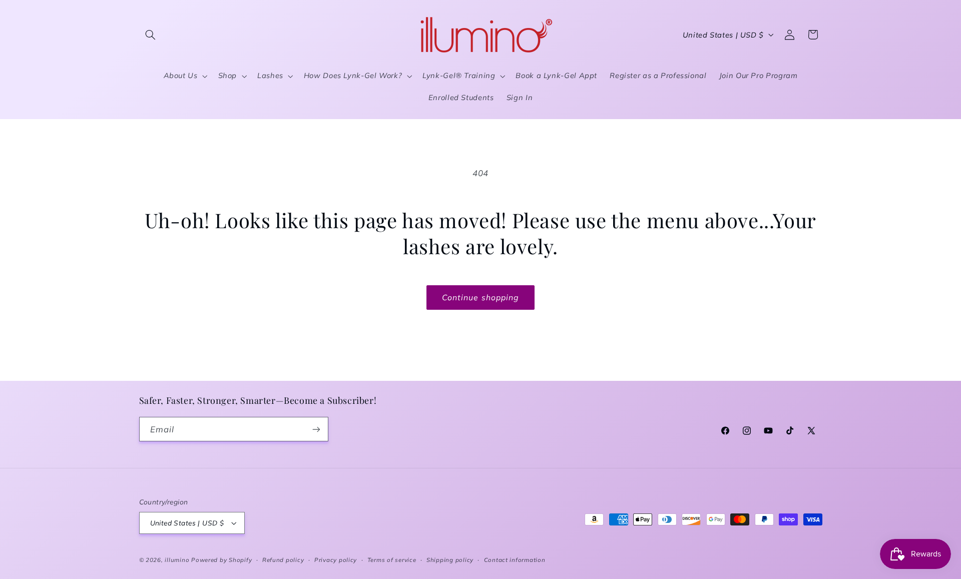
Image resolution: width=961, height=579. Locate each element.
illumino (177, 559)
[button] (150, 34)
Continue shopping (480, 297)
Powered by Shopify (221, 559)
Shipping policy (449, 559)
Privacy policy (335, 559)
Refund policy (283, 559)
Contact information (515, 559)
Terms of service (391, 559)
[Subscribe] (315, 429)
